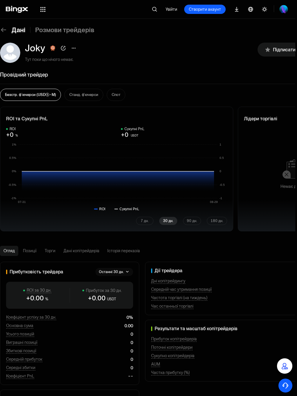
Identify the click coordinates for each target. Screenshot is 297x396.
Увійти (171, 9)
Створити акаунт (205, 9)
